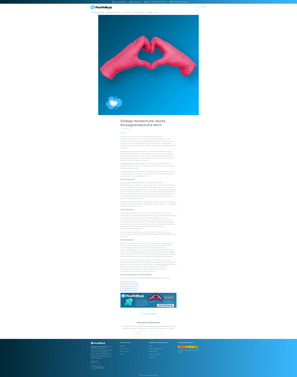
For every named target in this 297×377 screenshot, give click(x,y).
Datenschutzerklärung (156, 326)
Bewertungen (124, 349)
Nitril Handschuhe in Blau (128, 290)
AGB (150, 346)
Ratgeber (122, 346)
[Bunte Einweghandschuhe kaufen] (148, 307)
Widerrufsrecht (153, 351)
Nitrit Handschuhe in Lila (128, 281)
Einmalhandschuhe (126, 163)
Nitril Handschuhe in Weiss (129, 283)
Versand (180, 352)
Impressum (152, 357)
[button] (113, 12)
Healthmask (165, 264)
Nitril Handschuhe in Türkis (129, 286)
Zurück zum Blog (149, 314)
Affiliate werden (124, 351)
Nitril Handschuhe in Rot (128, 288)
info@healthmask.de (99, 367)
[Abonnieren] (160, 333)
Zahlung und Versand (155, 354)
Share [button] (123, 133)
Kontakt (122, 354)
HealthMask (145, 375)
